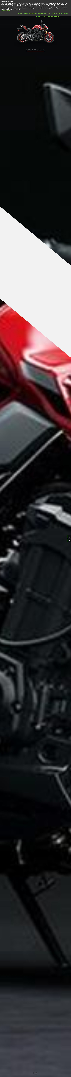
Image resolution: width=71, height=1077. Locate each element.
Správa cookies (23, 13)
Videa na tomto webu (5, 10)
